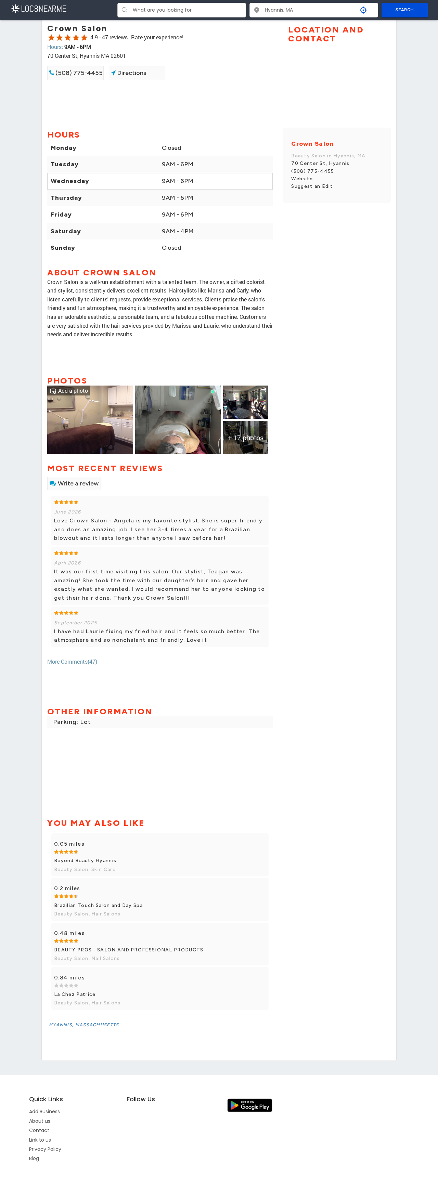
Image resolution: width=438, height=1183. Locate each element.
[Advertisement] (160, 104)
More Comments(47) (72, 661)
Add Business (44, 1111)
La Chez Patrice (75, 994)
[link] (90, 418)
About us (39, 1121)
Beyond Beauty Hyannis (85, 860)
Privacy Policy (45, 1149)
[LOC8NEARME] (38, 8)
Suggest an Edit (312, 186)
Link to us (40, 1139)
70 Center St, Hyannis (320, 163)
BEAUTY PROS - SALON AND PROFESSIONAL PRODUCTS (129, 950)
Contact (39, 1130)
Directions (131, 73)
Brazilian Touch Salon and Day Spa (98, 905)
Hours (54, 46)
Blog (34, 1158)
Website (302, 179)
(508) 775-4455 (78, 73)
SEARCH (404, 9)
